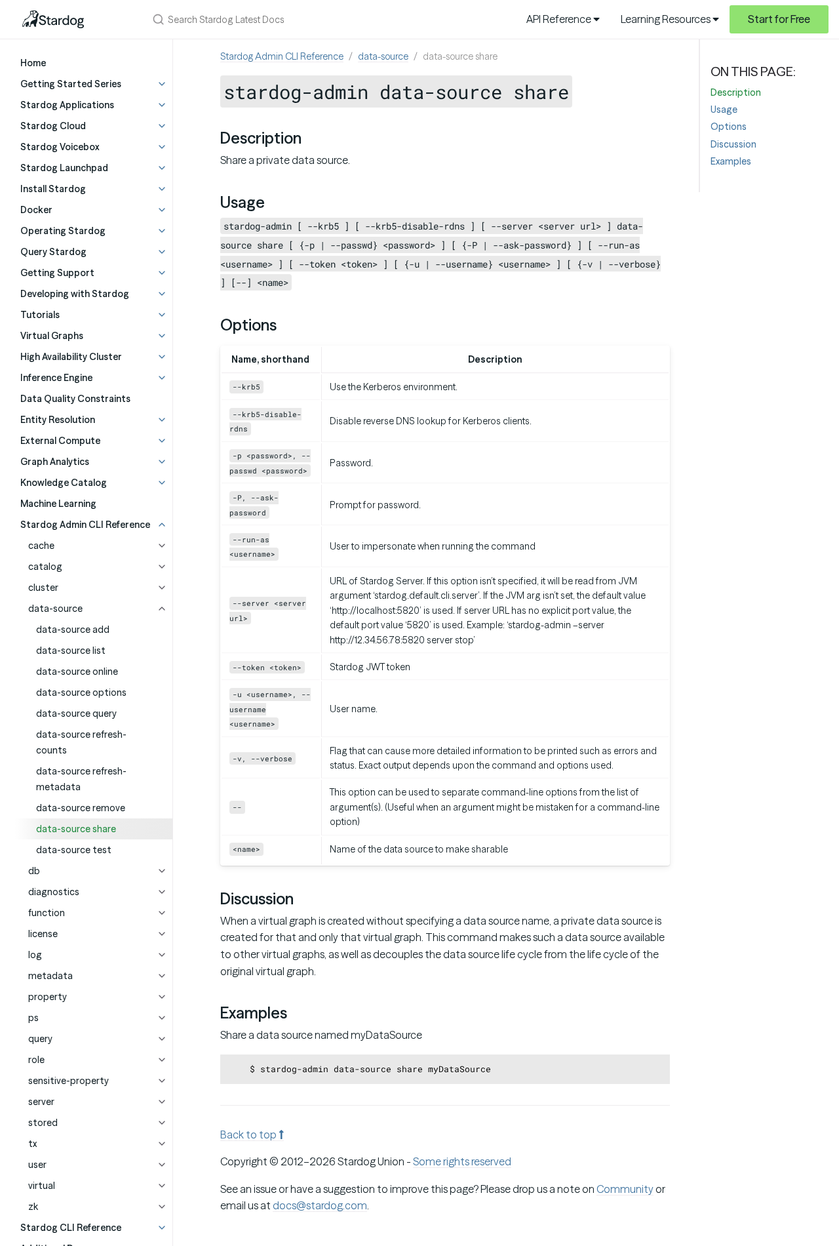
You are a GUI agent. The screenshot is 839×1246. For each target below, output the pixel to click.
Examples (731, 161)
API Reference (559, 19)
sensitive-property (68, 1081)
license (43, 934)
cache (41, 546)
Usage (724, 109)
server (41, 1102)
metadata (50, 976)
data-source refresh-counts (81, 742)
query (40, 1039)
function (46, 913)
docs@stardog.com (320, 1205)
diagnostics (53, 892)
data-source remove (80, 808)
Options (729, 126)
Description (736, 92)
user (37, 1165)
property (47, 997)
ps (33, 1018)
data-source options (81, 692)
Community (625, 1189)
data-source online (77, 671)
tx (32, 1144)
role (36, 1060)
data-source (55, 608)
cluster (43, 587)
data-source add (72, 629)
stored (43, 1123)
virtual (41, 1186)
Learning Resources (666, 19)
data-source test (73, 850)
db (34, 871)
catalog (45, 567)
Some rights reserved (462, 1161)
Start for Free (779, 19)
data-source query (76, 713)
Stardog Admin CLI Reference (281, 56)
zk (33, 1207)
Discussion (733, 144)
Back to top (249, 1134)
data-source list (71, 650)
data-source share (76, 829)
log (35, 955)
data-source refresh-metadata (81, 779)
